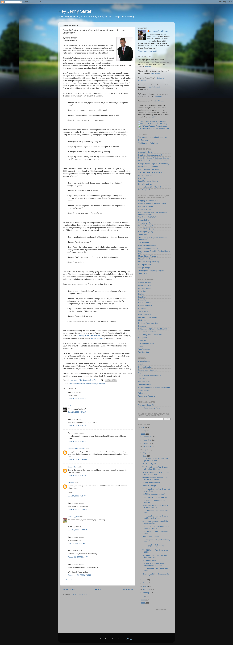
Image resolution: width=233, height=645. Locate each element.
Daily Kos (142, 291)
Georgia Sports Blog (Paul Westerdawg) (153, 164)
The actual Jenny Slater (147, 405)
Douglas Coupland (145, 367)
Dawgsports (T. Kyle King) (148, 166)
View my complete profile (148, 51)
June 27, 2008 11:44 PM (77, 530)
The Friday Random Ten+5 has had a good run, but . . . (156, 490)
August (146, 449)
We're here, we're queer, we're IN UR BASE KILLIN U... (155, 506)
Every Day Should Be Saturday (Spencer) (154, 158)
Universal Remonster (76, 449)
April (145, 583)
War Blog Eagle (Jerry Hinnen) (150, 172)
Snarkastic (158, 96)
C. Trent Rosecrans (145, 175)
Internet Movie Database (147, 370)
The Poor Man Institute (147, 332)
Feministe (142, 300)
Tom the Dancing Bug (146, 384)
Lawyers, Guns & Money (147, 317)
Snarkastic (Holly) (145, 152)
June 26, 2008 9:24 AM (77, 412)
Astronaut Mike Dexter (158, 31)
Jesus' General (144, 311)
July (144, 453)
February (146, 589)
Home (98, 589)
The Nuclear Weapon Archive (149, 376)
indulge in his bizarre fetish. (89, 336)
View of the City (144, 390)
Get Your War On (144, 303)
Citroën (141, 364)
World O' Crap (143, 352)
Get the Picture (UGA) (146, 226)
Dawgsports (155, 73)
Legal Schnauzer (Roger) (148, 181)
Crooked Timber (144, 288)
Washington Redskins (146, 396)
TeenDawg (142, 235)
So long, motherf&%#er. (151, 482)
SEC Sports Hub (144, 265)
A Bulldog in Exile (144, 209)
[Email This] (106, 380)
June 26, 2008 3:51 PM (77, 496)
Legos (140, 373)
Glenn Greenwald (145, 306)
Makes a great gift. (149, 486)
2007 (143, 597)
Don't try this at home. (150, 536)
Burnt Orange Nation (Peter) (149, 169)
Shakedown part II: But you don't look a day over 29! (154, 556)
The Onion (142, 378)
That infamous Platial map (148, 143)
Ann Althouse (160, 101)
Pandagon (142, 326)
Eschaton (142, 294)
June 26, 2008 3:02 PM (77, 475)
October (146, 443)
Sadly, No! (142, 340)
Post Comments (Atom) (82, 594)
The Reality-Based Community (150, 335)
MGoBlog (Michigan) (146, 259)
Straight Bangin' (144, 268)
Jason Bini (72, 467)
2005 (143, 603)
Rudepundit (142, 338)
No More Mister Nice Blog (148, 323)
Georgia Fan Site (144, 223)
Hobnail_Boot (73, 517)
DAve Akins (142, 178)
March (145, 586)
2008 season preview (77, 383)
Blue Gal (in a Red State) (148, 190)
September (147, 446)
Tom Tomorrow (144, 349)
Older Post (127, 589)
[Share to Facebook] (113, 380)
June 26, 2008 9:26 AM (77, 426)
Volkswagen (142, 393)
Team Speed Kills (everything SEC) (151, 270)
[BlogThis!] (109, 380)
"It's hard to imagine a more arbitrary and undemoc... (153, 564)
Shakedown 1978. (149, 560)
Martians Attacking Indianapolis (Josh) (152, 161)
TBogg (140, 346)
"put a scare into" (96, 338)
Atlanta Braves (144, 361)
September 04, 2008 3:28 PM (79, 575)
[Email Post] (102, 380)
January (146, 593)
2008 (143, 434)
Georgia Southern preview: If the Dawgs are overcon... (154, 478)
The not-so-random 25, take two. (155, 497)
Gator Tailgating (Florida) (148, 248)
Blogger (130, 639)
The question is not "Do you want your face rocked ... (155, 460)
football (89, 383)
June (145, 456)
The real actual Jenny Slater (149, 408)
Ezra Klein (142, 297)
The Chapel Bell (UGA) (147, 217)
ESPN (154, 117)
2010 (143, 428)
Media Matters (143, 320)
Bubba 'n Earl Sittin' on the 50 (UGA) (152, 203)
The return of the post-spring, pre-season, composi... (155, 527)
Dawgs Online (143, 220)
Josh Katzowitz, (155, 87)
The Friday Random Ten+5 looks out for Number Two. (155, 517)
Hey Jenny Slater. (75, 11)
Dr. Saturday (143, 140)
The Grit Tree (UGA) (146, 229)
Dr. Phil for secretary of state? (153, 494)
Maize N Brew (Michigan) (148, 256)
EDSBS (148, 66)
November (147, 440)
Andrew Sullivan (144, 282)
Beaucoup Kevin (144, 285)
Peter (70, 406)
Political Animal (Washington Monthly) (152, 329)
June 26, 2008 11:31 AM (77, 460)
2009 (143, 431)
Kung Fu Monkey (144, 314)
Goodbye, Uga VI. (149, 464)
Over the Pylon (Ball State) (148, 262)
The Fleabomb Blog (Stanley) (149, 187)
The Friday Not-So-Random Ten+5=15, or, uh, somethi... (154, 546)
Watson (71, 483)
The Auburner (143, 242)
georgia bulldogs (98, 383)
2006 (143, 600)
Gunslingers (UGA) (145, 232)
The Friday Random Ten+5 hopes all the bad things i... (155, 468)
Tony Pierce (142, 273)
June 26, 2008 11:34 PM (77, 509)
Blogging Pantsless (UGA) (148, 201)
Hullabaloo (142, 308)
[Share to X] (111, 380)
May (145, 580)
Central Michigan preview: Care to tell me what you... (155, 473)
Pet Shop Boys (144, 381)
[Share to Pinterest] (115, 380)
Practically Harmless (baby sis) (150, 155)
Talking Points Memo (146, 343)
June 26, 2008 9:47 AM (77, 441)
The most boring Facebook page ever (152, 137)
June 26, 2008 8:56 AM (77, 398)
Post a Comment (72, 580)
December (147, 437)
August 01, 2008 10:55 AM (78, 557)
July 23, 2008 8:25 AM (76, 543)
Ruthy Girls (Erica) (145, 184)
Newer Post (68, 589)
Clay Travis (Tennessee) (147, 245)
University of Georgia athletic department (154, 387)
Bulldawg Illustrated (145, 206)
